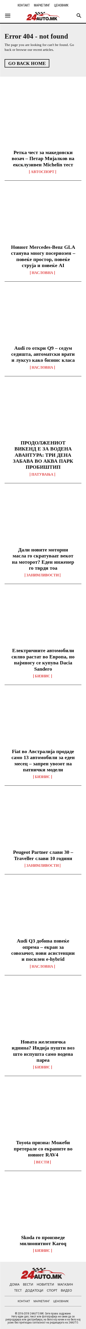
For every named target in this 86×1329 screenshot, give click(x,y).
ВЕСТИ (42, 1162)
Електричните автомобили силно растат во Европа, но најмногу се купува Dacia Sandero (43, 660)
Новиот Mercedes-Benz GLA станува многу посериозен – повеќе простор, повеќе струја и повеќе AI (43, 256)
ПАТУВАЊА (42, 474)
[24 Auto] (43, 16)
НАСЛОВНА (42, 273)
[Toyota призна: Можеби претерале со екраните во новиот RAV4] (43, 1112)
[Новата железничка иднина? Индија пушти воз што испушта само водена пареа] (43, 1011)
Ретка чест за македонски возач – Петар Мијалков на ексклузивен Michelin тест (43, 158)
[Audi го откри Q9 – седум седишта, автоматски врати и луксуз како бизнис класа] (43, 317)
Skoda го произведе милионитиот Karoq (43, 1240)
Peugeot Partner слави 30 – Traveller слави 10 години (43, 855)
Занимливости (42, 575)
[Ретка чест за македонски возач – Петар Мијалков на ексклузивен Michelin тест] (43, 121)
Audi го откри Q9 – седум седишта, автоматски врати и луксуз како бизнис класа (43, 354)
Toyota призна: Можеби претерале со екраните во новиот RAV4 (43, 1149)
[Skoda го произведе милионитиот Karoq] (43, 1207)
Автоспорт (42, 172)
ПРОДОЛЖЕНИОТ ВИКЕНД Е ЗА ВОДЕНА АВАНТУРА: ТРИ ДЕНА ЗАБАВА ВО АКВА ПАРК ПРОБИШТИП (43, 455)
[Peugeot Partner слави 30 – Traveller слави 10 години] (43, 821)
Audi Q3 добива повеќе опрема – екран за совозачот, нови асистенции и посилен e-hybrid (43, 950)
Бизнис (42, 676)
